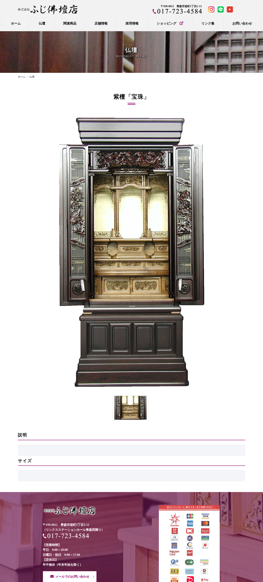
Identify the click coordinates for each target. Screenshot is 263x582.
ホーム (16, 23)
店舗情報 (101, 23)
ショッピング (168, 23)
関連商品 (69, 23)
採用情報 (132, 23)
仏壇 (42, 23)
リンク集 (207, 23)
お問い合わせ (242, 23)
